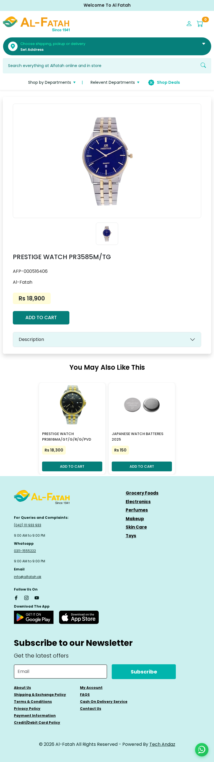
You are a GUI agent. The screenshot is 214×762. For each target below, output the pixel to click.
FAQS (85, 694)
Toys (131, 536)
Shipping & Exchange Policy (40, 694)
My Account (91, 687)
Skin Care (136, 527)
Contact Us (90, 708)
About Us (22, 687)
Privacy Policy (27, 708)
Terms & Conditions (33, 701)
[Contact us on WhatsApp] (201, 749)
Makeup (135, 519)
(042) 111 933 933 (27, 525)
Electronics (138, 502)
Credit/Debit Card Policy (37, 722)
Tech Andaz (162, 744)
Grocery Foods (142, 493)
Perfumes (137, 510)
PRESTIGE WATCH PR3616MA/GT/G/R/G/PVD (66, 436)
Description (31, 339)
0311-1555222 (25, 550)
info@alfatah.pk (27, 576)
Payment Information (35, 715)
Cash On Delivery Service (103, 701)
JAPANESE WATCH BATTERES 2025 (137, 436)
